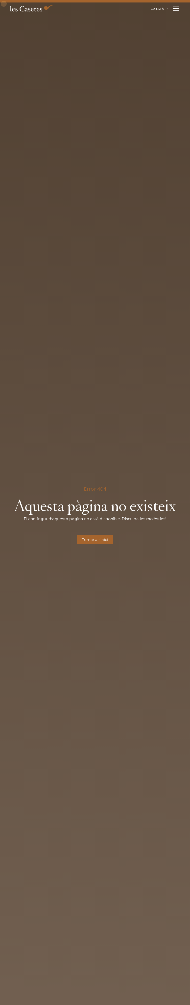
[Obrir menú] (176, 8)
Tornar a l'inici (95, 539)
